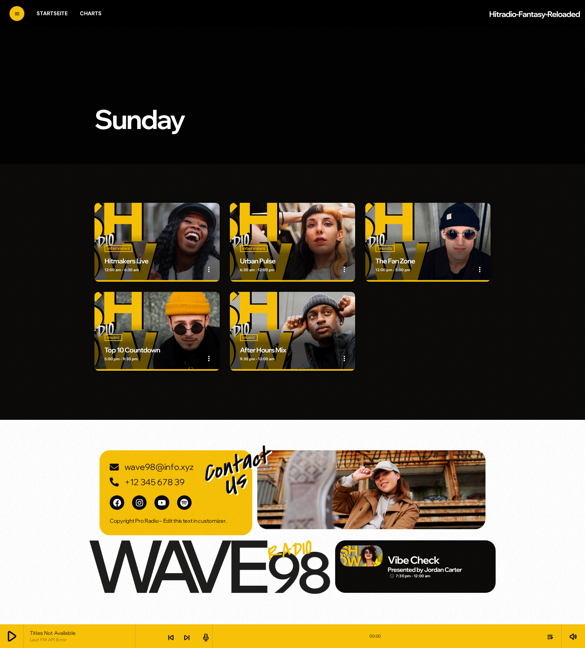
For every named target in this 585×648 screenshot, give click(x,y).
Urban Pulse (258, 261)
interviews (118, 248)
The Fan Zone (395, 261)
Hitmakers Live (127, 261)
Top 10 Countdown (132, 350)
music (113, 337)
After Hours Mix (263, 350)
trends (385, 248)
